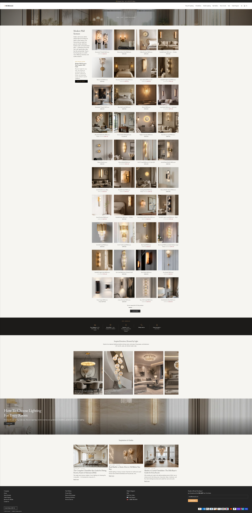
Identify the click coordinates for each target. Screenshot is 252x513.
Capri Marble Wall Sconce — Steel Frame (168, 107)
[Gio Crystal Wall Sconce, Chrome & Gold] (124, 260)
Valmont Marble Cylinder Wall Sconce (168, 189)
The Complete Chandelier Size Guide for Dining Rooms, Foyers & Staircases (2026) (90, 471)
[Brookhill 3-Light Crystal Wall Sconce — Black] (168, 205)
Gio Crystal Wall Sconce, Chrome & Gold (124, 272)
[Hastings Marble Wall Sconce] (146, 177)
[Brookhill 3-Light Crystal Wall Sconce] (168, 67)
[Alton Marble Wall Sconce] (146, 260)
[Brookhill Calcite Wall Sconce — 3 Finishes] (168, 39)
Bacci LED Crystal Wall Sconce (146, 300)
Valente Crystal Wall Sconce (102, 79)
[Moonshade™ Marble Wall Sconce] (102, 39)
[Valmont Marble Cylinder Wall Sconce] (168, 177)
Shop (134, 1)
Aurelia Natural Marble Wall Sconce (168, 162)
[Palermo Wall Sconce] (146, 95)
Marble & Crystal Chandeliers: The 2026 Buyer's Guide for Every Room (160, 471)
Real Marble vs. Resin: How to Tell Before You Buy (124, 468)
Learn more (9, 423)
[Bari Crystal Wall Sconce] (146, 232)
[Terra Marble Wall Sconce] (168, 260)
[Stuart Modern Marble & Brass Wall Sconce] (146, 205)
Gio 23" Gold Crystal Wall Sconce (124, 245)
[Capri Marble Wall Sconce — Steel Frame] (168, 95)
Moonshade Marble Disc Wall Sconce (102, 134)
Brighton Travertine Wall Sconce (146, 134)
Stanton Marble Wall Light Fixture (124, 134)
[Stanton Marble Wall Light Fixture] (124, 122)
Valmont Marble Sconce (102, 162)
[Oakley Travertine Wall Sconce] (146, 39)
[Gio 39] (146, 150)
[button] (75, 373)
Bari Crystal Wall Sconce (146, 245)
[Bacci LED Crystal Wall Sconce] (146, 287)
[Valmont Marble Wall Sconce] (124, 150)
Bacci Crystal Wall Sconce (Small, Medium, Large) (168, 245)
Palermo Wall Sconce (146, 107)
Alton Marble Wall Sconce (146, 272)
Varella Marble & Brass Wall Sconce (168, 300)
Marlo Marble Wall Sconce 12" (146, 79)
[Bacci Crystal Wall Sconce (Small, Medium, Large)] (168, 232)
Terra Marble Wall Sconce (168, 272)
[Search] (241, 5)
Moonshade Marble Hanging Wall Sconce (124, 79)
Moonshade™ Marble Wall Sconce (102, 52)
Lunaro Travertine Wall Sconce (124, 300)
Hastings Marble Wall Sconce (146, 189)
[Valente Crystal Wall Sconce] (102, 67)
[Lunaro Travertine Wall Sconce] (124, 287)
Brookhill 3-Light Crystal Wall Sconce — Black (168, 217)
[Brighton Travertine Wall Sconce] (146, 122)
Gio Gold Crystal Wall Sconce (102, 245)
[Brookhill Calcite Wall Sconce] (124, 177)
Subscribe (192, 500)
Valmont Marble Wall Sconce (124, 162)
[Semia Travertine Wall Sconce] (102, 205)
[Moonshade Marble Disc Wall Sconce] (102, 122)
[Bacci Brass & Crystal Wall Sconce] (168, 122)
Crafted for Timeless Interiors (17, 511)
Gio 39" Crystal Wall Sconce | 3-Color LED (146, 162)
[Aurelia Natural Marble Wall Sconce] (168, 150)
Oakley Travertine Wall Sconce (146, 52)
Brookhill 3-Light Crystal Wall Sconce (168, 79)
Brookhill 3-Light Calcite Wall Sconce (102, 272)
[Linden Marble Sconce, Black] (102, 177)
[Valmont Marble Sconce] (102, 150)
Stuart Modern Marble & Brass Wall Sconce (146, 217)
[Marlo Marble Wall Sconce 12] (146, 67)
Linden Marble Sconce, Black (102, 189)
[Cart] (244, 5)
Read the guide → (81, 81)
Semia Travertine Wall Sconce (102, 217)
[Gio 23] (124, 232)
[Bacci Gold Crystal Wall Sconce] (124, 95)
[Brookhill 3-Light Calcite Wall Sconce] (102, 260)
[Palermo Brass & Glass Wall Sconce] (124, 39)
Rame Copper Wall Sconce (102, 300)
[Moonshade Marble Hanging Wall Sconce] (124, 67)
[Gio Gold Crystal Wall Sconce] (102, 232)
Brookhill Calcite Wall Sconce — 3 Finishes (168, 52)
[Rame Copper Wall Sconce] (102, 287)
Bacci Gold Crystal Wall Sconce (124, 107)
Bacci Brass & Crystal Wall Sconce (168, 134)
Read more (76, 479)
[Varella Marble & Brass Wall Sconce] (168, 287)
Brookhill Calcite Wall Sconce (124, 189)
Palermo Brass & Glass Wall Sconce (124, 52)
